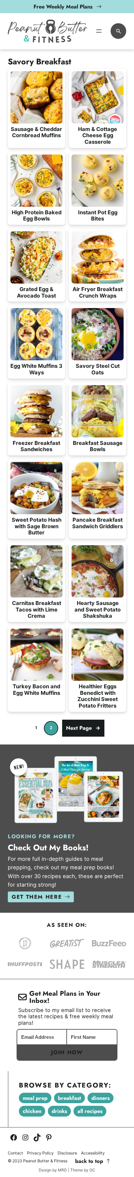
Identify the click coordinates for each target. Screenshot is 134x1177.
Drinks (59, 1111)
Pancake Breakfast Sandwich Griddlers (97, 523)
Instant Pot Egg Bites (97, 215)
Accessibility (93, 1153)
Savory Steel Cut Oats (98, 369)
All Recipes (89, 1111)
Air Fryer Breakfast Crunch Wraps (98, 292)
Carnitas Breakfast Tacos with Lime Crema (36, 609)
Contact (15, 1153)
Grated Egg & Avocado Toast (36, 292)
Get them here (37, 897)
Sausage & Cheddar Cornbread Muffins (36, 132)
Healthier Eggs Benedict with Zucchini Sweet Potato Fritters (97, 696)
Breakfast (69, 1098)
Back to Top (89, 1161)
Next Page (83, 728)
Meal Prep (35, 1098)
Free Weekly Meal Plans (63, 6)
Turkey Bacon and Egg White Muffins (36, 689)
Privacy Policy (40, 1153)
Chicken (32, 1111)
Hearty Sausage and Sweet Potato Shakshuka (97, 609)
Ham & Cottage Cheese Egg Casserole (97, 135)
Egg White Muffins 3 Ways (36, 369)
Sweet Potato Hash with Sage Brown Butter (36, 526)
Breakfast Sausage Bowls (98, 446)
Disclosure (67, 1153)
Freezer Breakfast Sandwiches (36, 446)
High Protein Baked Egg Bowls (36, 215)
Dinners (100, 1098)
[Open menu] (99, 31)
